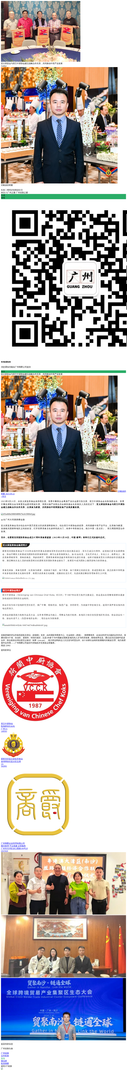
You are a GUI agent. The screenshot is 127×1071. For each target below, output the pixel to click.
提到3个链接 (6, 1066)
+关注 (3, 496)
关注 (3, 371)
